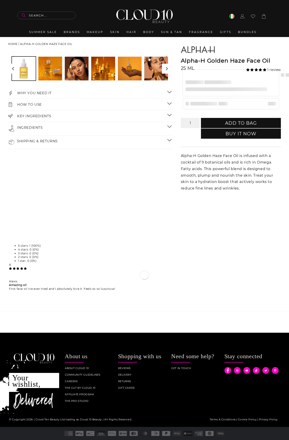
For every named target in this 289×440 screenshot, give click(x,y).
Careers (71, 381)
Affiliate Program (79, 394)
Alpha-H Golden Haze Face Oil (46, 44)
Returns (124, 381)
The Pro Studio (76, 401)
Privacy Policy (268, 419)
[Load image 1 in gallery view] (24, 68)
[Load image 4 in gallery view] (103, 68)
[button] (257, 70)
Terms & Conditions (223, 419)
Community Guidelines (82, 375)
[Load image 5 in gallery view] (130, 68)
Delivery (125, 375)
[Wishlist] (253, 16)
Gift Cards (126, 388)
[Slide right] (167, 69)
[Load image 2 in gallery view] (50, 68)
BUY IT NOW (241, 133)
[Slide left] (13, 69)
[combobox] (46, 15)
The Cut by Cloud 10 (80, 388)
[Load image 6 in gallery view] (156, 68)
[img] (18, 268)
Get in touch (181, 368)
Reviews (124, 368)
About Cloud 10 (77, 368)
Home (12, 44)
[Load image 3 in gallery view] (77, 68)
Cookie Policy (247, 419)
